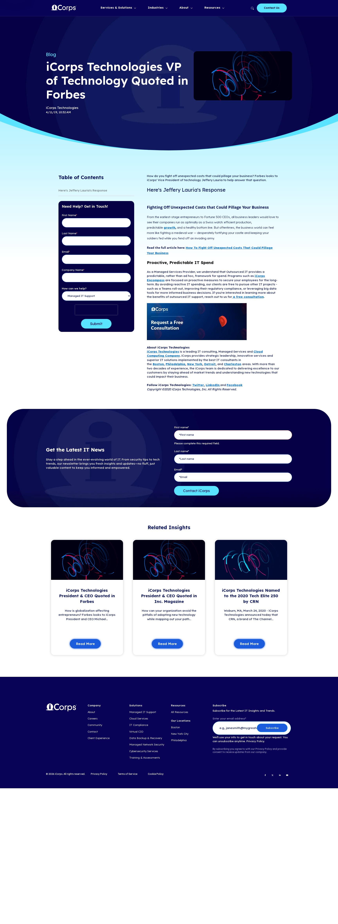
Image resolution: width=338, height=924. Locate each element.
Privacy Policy (99, 773)
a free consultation (248, 297)
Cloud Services (138, 718)
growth (169, 227)
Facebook (235, 385)
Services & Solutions (116, 7)
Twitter (198, 385)
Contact (93, 731)
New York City (179, 733)
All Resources (179, 712)
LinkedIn (212, 385)
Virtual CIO (136, 731)
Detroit (210, 364)
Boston (158, 364)
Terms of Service (127, 773)
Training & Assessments (144, 757)
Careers (93, 718)
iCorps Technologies (163, 351)
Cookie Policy (156, 773)
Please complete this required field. (196, 443)
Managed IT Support (142, 712)
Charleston (232, 364)
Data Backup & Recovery (145, 738)
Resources (212, 7)
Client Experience (99, 738)
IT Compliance (138, 724)
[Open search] (252, 8)
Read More (85, 644)
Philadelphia (175, 364)
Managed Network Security (146, 744)
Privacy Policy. (255, 741)
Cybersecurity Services (143, 751)
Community (95, 724)
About (184, 7)
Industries (156, 7)
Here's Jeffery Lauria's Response (82, 190)
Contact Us (272, 7)
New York (194, 364)
